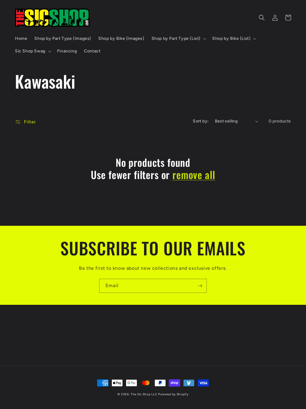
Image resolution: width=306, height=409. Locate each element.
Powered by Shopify (173, 394)
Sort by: (201, 121)
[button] (178, 38)
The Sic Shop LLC (144, 394)
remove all (193, 175)
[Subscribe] (199, 286)
